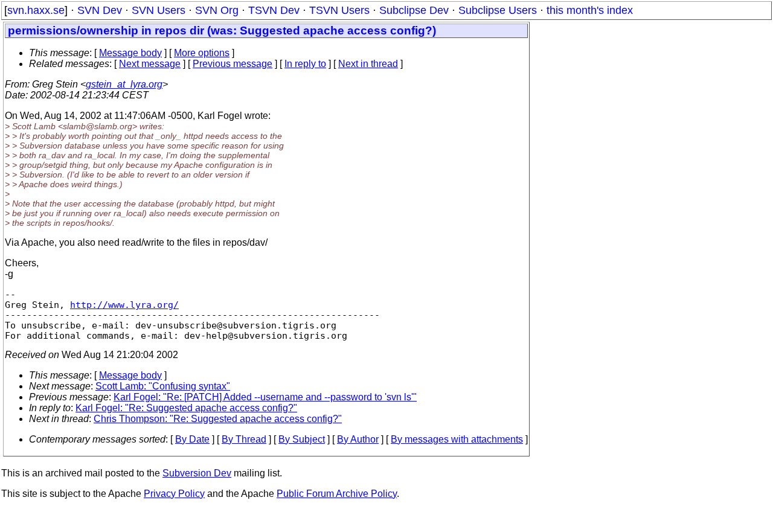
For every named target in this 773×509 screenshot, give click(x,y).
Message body (130, 53)
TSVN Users (339, 10)
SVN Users (158, 10)
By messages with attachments (457, 439)
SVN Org (217, 10)
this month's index (590, 10)
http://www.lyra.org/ (124, 304)
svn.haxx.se (36, 10)
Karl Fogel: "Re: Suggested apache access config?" (186, 408)
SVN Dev (99, 10)
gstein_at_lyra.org (124, 84)
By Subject (301, 439)
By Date (192, 439)
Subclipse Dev (414, 10)
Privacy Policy (174, 493)
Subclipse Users (497, 10)
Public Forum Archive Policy (337, 493)
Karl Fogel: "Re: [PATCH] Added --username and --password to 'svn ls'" (265, 397)
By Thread (244, 439)
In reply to (305, 64)
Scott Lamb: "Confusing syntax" (162, 386)
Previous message (232, 64)
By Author (358, 439)
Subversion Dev (196, 473)
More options (201, 53)
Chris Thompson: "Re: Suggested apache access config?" (218, 419)
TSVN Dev (274, 10)
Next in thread (368, 64)
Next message (150, 64)
